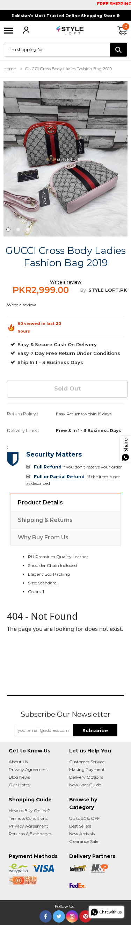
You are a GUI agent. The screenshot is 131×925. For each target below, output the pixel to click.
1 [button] (8, 229)
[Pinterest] (85, 915)
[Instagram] (72, 915)
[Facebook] (45, 915)
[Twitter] (59, 915)
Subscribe (95, 730)
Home (9, 68)
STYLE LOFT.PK (107, 290)
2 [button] (18, 229)
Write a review (65, 282)
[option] (65, 158)
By (83, 290)
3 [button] (28, 229)
